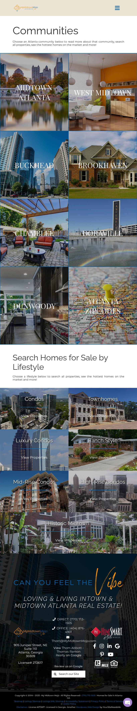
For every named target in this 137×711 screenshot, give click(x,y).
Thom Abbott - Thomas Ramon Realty (70, 651)
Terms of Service (115, 701)
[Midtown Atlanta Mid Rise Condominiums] (34, 491)
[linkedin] (109, 646)
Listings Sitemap (32, 701)
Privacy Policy (98, 701)
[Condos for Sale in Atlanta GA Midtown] (34, 408)
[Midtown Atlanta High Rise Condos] (102, 491)
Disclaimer (22, 707)
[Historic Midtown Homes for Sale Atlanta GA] (68, 533)
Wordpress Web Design (87, 707)
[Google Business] (117, 646)
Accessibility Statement (77, 701)
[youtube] (110, 654)
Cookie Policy (69, 704)
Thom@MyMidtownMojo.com (74, 641)
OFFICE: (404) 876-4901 (71, 630)
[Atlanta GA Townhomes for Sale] (102, 408)
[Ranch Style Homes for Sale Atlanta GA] (102, 450)
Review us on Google (68, 666)
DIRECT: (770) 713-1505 (70, 621)
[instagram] (102, 646)
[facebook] (94, 646)
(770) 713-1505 (88, 695)
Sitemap (18, 701)
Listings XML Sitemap (53, 701)
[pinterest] (101, 654)
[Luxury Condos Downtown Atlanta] (34, 450)
